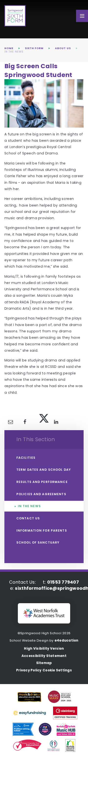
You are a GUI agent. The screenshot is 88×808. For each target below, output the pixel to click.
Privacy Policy (29, 670)
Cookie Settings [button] (57, 670)
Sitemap (44, 663)
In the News (13, 52)
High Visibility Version (44, 648)
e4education (66, 640)
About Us (63, 48)
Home (8, 48)
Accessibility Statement (44, 656)
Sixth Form (34, 48)
